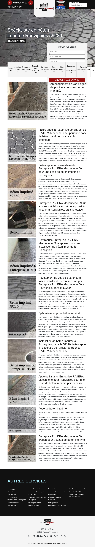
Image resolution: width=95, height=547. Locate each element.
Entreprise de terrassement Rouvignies (17, 498)
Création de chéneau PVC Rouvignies (76, 495)
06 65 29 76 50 (58, 536)
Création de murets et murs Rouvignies (77, 490)
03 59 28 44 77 (20, 2)
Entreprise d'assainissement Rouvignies (14, 491)
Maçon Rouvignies (34, 489)
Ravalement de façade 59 (45, 69)
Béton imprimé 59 (62, 69)
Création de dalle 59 (17, 69)
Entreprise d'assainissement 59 (83, 69)
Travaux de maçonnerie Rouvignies (57, 493)
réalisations (16, 41)
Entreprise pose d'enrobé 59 (35, 69)
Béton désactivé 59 (54, 69)
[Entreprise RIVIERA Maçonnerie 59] (47, 521)
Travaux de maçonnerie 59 (26, 69)
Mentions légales (60, 543)
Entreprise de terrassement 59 (71, 69)
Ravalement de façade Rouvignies (36, 493)
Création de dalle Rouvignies (54, 498)
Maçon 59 (10, 69)
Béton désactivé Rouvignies (13, 504)
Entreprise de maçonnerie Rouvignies (57, 504)
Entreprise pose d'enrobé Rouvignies (37, 498)
